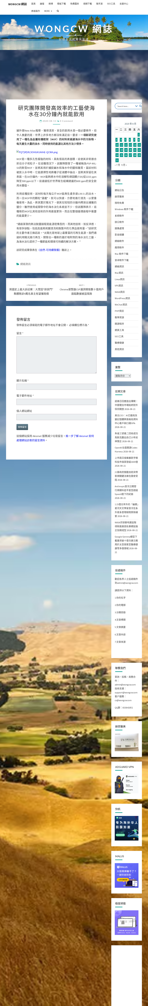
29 (139, 155)
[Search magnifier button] (140, 106)
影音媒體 (119, 234)
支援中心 (124, 3)
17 (117, 150)
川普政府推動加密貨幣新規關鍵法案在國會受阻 (126, 476)
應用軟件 (119, 247)
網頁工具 (119, 330)
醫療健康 (119, 342)
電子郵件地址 (25, 395)
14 (135, 144)
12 (126, 144)
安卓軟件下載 (122, 260)
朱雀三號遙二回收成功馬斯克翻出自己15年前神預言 (126, 437)
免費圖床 (74, 3)
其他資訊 (119, 349)
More (47, 11)
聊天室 (99, 3)
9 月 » (124, 164)
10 (117, 144)
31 (117, 160)
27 (130, 155)
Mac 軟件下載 (121, 253)
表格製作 (35, 11)
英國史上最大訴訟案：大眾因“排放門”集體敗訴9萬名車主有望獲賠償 (31, 289)
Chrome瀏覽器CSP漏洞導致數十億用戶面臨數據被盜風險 (82, 289)
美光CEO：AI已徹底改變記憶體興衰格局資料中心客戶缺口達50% (126, 419)
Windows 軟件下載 (124, 209)
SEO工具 (111, 3)
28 (135, 155)
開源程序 (119, 323)
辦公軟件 (119, 222)
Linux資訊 (120, 279)
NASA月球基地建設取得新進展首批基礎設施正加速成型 (126, 526)
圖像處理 (119, 228)
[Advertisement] (74, 78)
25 (121, 155)
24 (117, 155)
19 (126, 150)
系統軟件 (119, 215)
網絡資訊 (25, 264)
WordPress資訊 (122, 298)
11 (121, 144)
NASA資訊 (120, 291)
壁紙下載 (61, 3)
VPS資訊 (119, 285)
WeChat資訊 (121, 304)
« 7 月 (117, 164)
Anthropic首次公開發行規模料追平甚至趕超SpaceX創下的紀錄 (126, 490)
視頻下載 (87, 3)
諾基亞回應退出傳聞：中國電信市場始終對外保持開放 (126, 405)
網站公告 (119, 190)
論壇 (42, 3)
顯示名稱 (22, 380)
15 (139, 144)
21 (135, 150)
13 (130, 144)
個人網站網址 (24, 411)
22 (139, 150)
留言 (19, 333)
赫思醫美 (119, 196)
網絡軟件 (119, 241)
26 (126, 155)
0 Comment (66, 121)
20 (130, 150)
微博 (51, 3)
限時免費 (119, 202)
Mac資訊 (119, 272)
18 (121, 150)
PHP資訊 (119, 310)
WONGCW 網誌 (17, 4)
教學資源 (119, 317)
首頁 (33, 3)
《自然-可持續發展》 (49, 250)
